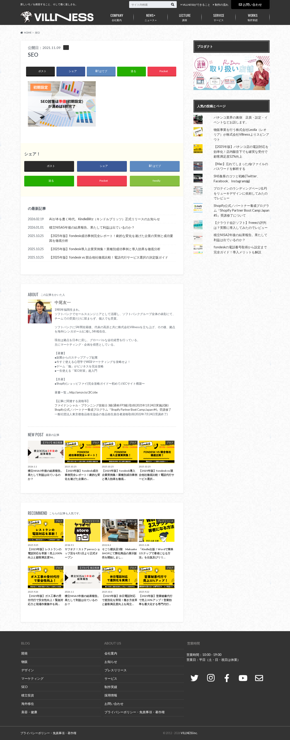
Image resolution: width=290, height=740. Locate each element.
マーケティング (32, 678)
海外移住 (27, 704)
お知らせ (110, 662)
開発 (24, 653)
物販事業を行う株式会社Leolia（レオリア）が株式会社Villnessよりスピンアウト (241, 134)
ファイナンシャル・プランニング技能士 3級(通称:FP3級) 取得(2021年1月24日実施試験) (112, 405)
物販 (24, 662)
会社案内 (116, 17)
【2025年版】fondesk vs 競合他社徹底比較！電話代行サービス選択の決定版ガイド (108, 257)
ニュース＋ (151, 17)
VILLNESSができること (196, 4)
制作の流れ (221, 4)
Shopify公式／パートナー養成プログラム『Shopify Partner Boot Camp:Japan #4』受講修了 (113, 409)
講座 (185, 17)
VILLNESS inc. (189, 733)
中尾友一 (63, 302)
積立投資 (27, 695)
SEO (24, 687)
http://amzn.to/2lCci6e (83, 392)
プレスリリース (115, 670)
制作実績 (253, 17)
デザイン (27, 670)
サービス (218, 17)
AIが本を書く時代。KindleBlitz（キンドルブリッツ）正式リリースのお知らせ (104, 219)
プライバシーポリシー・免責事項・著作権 (134, 712)
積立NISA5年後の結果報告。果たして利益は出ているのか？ (92, 227)
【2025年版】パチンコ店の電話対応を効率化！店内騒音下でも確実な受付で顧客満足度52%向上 (241, 151)
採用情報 (110, 695)
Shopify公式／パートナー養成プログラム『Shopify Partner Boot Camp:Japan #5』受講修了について (241, 210)
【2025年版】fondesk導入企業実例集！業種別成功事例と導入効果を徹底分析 (104, 249)
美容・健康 (29, 712)
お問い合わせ (252, 4)
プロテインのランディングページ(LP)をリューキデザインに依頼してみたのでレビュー (241, 193)
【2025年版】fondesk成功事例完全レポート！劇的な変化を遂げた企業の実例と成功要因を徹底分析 (111, 238)
